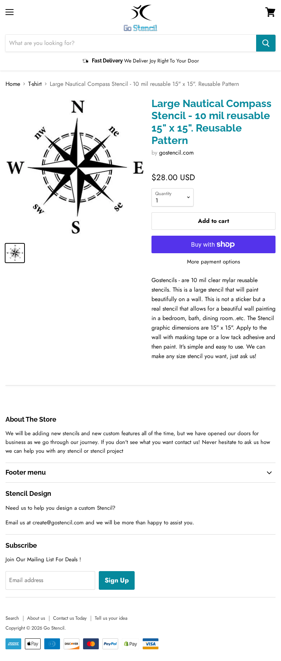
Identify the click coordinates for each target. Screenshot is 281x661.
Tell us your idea (111, 618)
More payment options (213, 262)
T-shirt (35, 84)
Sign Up (117, 580)
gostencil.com (176, 152)
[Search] (266, 43)
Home (12, 84)
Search (12, 618)
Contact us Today (70, 618)
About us (36, 618)
